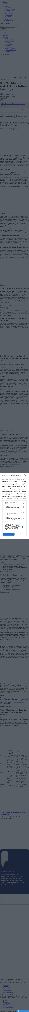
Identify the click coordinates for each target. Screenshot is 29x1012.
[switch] (23, 507)
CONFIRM (9, 534)
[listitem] (14, 503)
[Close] (25, 475)
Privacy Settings (24, 1011)
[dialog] (14, 506)
